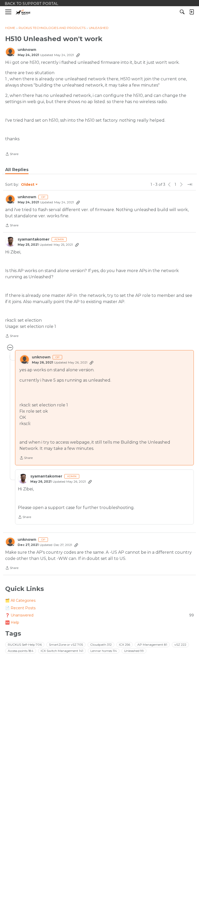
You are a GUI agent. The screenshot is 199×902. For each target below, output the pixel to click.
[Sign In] (191, 12)
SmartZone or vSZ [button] (66, 644)
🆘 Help (12, 622)
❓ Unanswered (99, 615)
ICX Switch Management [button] (62, 651)
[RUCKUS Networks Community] (23, 12)
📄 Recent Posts (20, 608)
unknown (27, 50)
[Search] (182, 12)
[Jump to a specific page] (190, 184)
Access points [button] (20, 651)
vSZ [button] (180, 644)
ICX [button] (124, 644)
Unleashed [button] (134, 651)
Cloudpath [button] (101, 644)
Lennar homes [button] (103, 651)
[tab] (17, 169)
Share (11, 154)
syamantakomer (33, 239)
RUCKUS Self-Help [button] (25, 644)
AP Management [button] (152, 644)
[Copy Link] (78, 55)
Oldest (28, 184)
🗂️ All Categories (20, 600)
